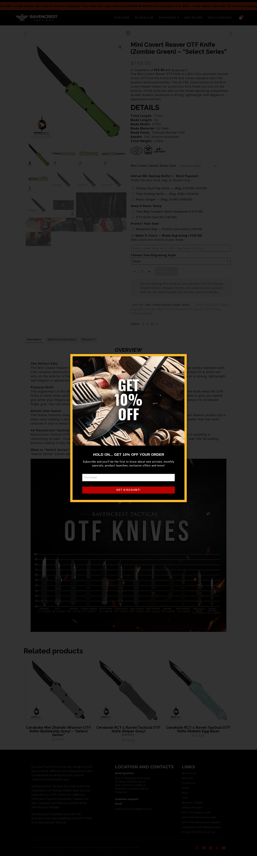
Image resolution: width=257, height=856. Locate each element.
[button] (179, 361)
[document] (128, 428)
